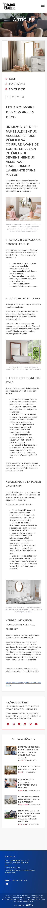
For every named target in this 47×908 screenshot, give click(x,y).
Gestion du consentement (24, 901)
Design (12, 79)
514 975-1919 (14, 868)
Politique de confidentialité (13, 899)
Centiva (29, 905)
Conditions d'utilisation (35, 899)
